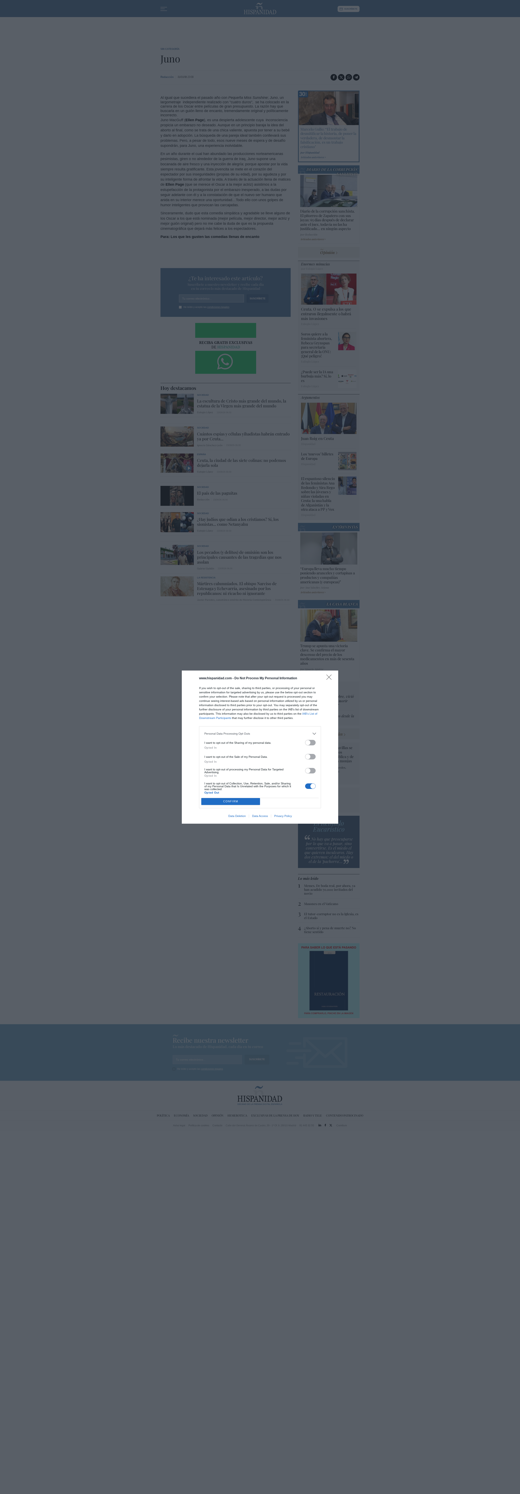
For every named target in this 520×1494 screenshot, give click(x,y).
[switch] (310, 742)
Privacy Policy (283, 816)
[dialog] (260, 747)
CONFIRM (230, 801)
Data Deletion (237, 816)
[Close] (330, 678)
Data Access (260, 816)
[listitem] (260, 734)
